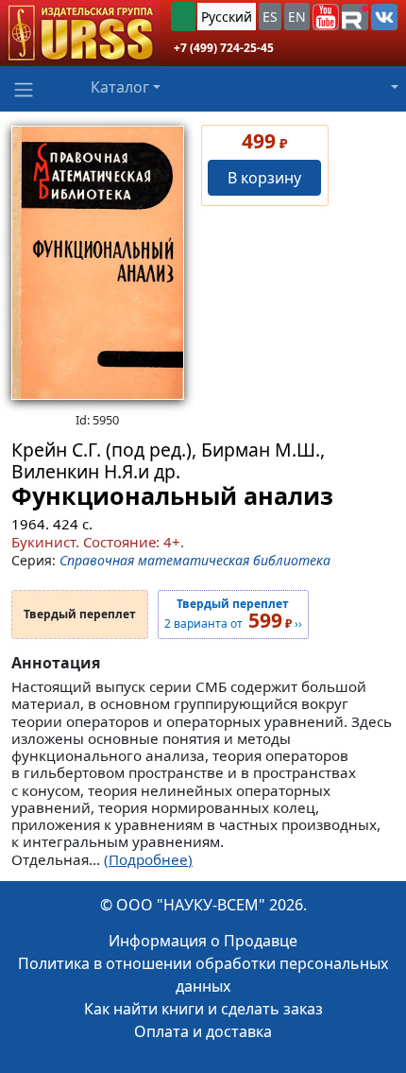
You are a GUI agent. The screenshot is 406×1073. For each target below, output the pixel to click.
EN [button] (297, 17)
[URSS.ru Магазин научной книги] (80, 33)
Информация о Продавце (203, 940)
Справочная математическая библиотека (194, 560)
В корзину (264, 177)
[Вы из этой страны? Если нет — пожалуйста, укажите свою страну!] (183, 16)
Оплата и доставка (203, 1031)
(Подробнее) (148, 859)
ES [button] (270, 17)
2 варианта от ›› (233, 614)
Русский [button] (226, 17)
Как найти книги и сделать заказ (203, 1008)
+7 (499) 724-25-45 (224, 48)
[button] (326, 17)
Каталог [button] (120, 87)
